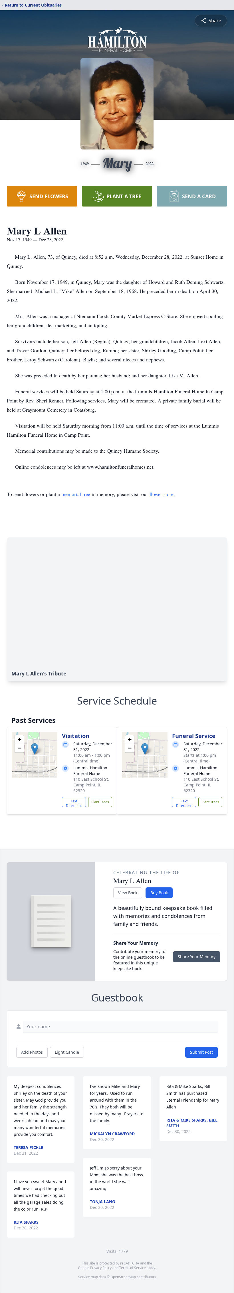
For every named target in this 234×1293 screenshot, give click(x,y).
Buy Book (159, 892)
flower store (162, 494)
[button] (34, 749)
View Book (127, 892)
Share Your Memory (196, 956)
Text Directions (74, 803)
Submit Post (201, 1052)
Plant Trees (100, 802)
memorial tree (75, 494)
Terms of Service (132, 1267)
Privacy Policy (101, 1267)
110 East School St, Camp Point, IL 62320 (91, 784)
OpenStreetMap (123, 1276)
